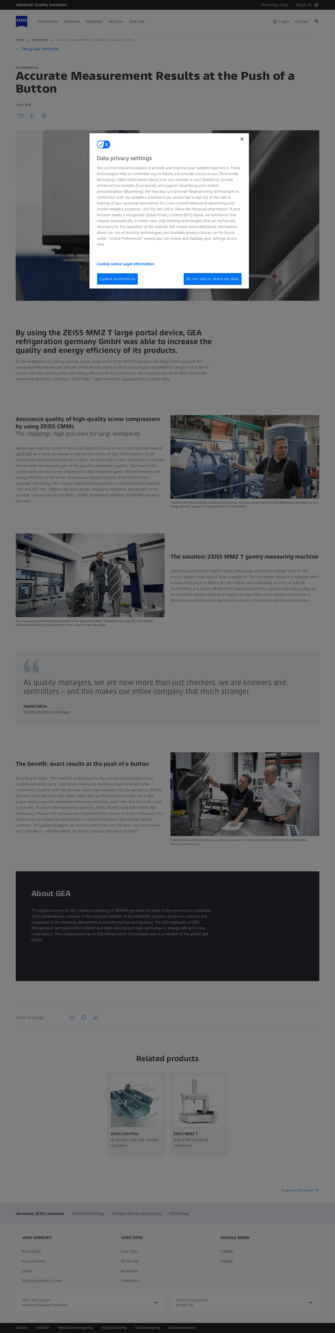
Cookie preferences (117, 278)
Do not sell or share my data (212, 278)
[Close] (242, 139)
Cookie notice (110, 264)
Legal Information (138, 264)
